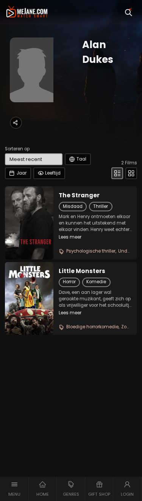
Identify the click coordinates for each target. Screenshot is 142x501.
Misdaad (73, 206)
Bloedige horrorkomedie (92, 327)
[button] (14, 489)
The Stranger (79, 195)
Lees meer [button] (70, 237)
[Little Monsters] (29, 298)
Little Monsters (82, 271)
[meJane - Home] (26, 12)
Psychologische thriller (90, 251)
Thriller (100, 206)
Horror (69, 282)
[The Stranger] (29, 222)
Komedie (96, 282)
